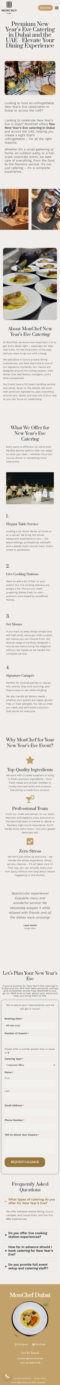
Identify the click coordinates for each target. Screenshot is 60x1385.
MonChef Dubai (30, 1295)
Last (7, 1091)
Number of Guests (17, 1033)
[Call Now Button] (7, 1376)
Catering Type (14, 1058)
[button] (57, 8)
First (7, 1078)
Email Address (14, 1105)
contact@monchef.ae (30, 1358)
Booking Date (14, 1018)
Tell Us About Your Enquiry (22, 1134)
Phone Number (14, 1120)
